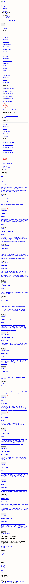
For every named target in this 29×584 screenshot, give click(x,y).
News (2, 570)
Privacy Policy (10, 581)
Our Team (3, 566)
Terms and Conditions (19, 581)
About (4, 169)
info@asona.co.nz (5, 574)
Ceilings (5, 8)
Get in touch (9, 546)
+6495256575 (4, 572)
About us (3, 565)
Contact (2, 571)
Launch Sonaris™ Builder (12, 116)
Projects (5, 11)
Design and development (6, 582)
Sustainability (4, 567)
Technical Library (4, 559)
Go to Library (4, 546)
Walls (4, 9)
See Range (3, 194)
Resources (5, 167)
